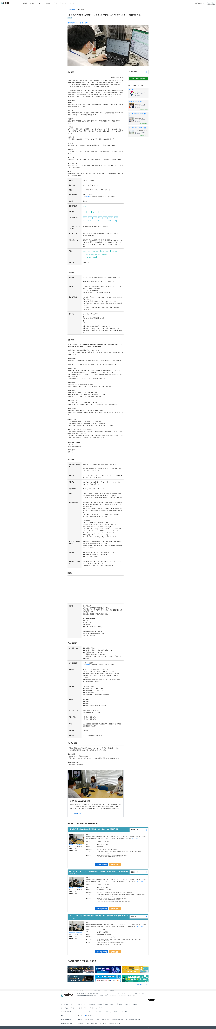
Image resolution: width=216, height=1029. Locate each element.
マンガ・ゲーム (98, 1008)
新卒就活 (99, 1004)
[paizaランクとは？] (146, 72)
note (104, 1012)
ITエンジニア (132, 89)
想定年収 (87, 196)
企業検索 (135, 1004)
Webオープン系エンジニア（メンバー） (138, 114)
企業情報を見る (76, 813)
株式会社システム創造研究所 (78, 23)
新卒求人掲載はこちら (117, 1019)
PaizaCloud (122, 1012)
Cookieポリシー (89, 1028)
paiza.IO (112, 1012)
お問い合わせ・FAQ (92, 1023)
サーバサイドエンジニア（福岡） (138, 128)
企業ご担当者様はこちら (200, 3)
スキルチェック (87, 1008)
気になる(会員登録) (101, 864)
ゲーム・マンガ (57, 3)
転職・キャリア (82, 1004)
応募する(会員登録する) (138, 78)
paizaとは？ (72, 3)
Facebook (89, 1015)
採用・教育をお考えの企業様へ (86, 1019)
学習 (79, 1008)
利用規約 (69, 1028)
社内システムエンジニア (135, 101)
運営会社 (62, 1028)
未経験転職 (92, 1004)
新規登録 (213, 4)
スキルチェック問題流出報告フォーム (110, 1023)
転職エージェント (109, 1004)
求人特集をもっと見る (142, 985)
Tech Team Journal (83, 1012)
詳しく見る (135, 838)
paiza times (96, 1012)
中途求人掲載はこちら (103, 1019)
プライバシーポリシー (78, 1028)
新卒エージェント (123, 1004)
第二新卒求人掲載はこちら (133, 1019)
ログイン (209, 4)
